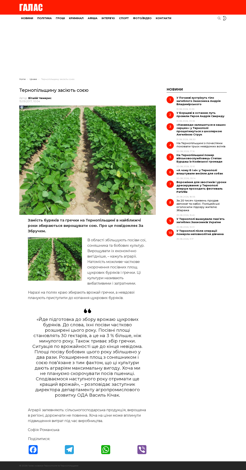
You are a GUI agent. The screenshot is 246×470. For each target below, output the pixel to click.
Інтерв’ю (108, 18)
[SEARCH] (219, 18)
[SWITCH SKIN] (224, 18)
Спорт (124, 18)
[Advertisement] (123, 50)
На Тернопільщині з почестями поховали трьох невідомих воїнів (200, 144)
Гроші (60, 18)
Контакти (163, 18)
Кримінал (76, 18)
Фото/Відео (142, 18)
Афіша (92, 18)
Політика (44, 18)
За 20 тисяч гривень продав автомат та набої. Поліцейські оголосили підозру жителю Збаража (198, 205)
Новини (27, 18)
